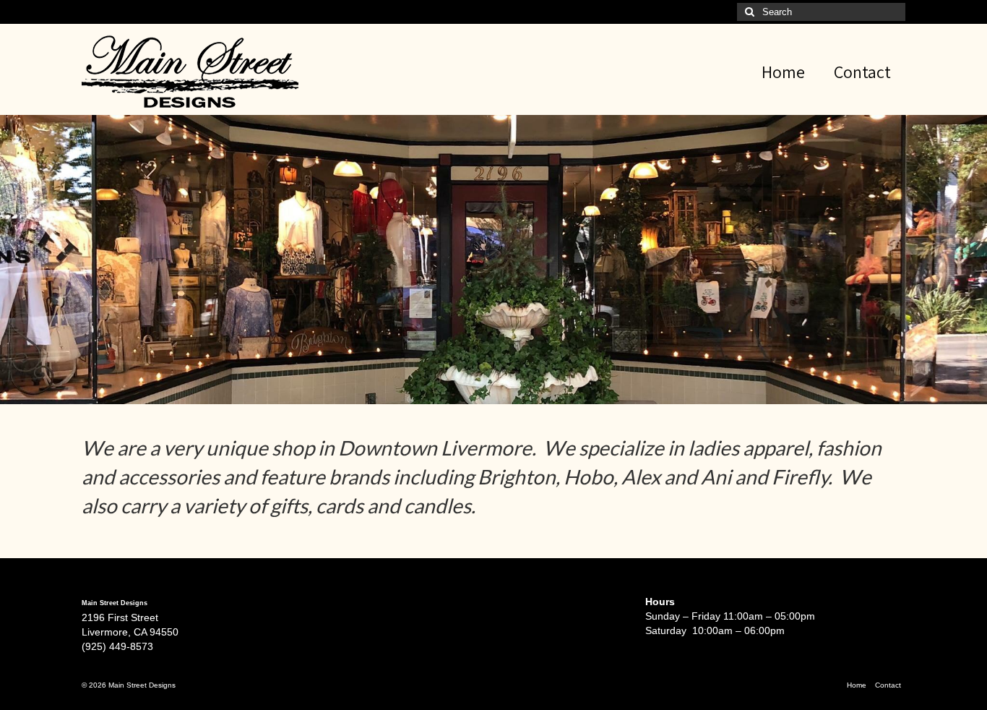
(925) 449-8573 (117, 646)
